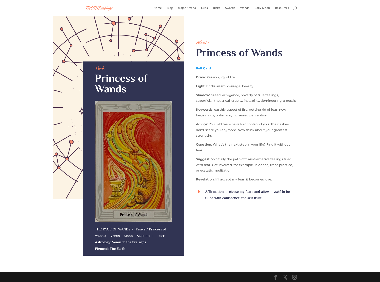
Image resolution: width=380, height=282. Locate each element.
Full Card (203, 68)
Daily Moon (262, 8)
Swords (230, 8)
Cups (204, 8)
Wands (244, 8)
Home (158, 8)
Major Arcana (187, 8)
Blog (170, 8)
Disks (216, 8)
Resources (282, 8)
